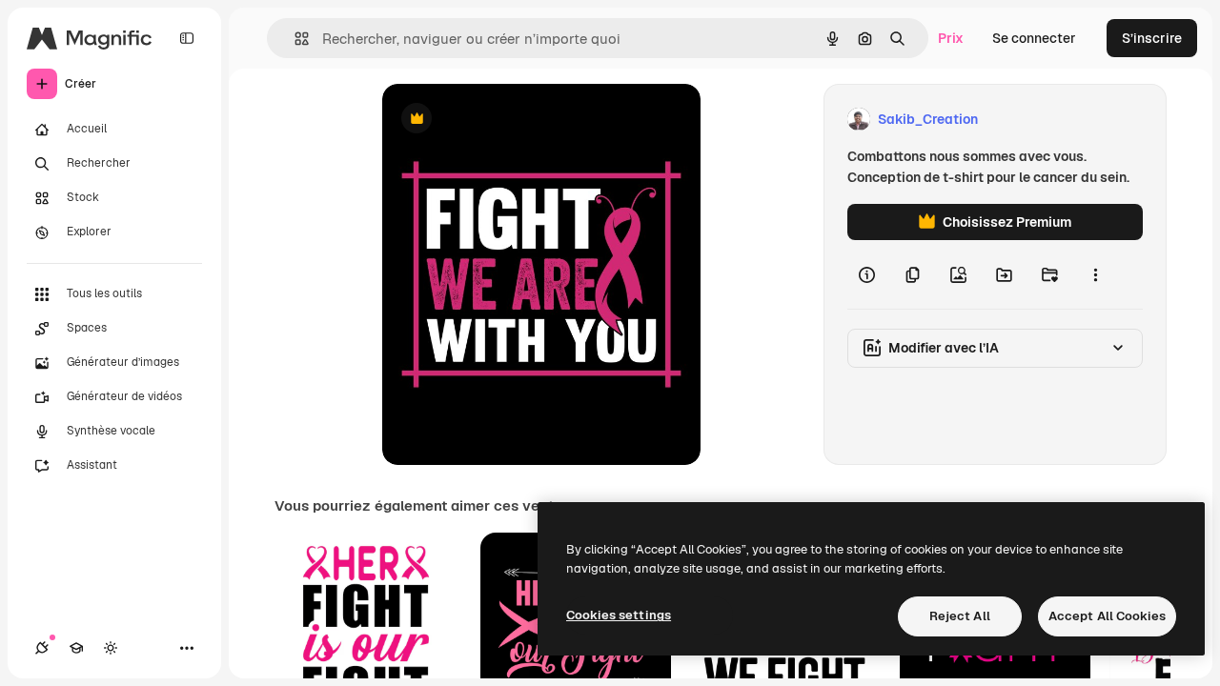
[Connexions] (42, 648)
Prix (951, 38)
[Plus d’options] (1095, 274)
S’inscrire (1152, 38)
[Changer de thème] (110, 648)
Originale (508, 120)
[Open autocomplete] (294, 38)
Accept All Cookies (1107, 616)
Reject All (959, 616)
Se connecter (1034, 38)
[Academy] (76, 648)
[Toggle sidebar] (187, 38)
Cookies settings (618, 615)
